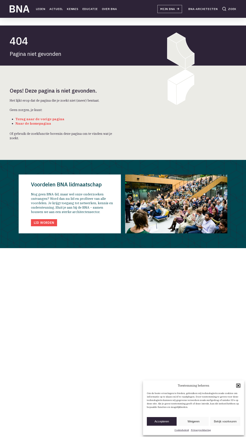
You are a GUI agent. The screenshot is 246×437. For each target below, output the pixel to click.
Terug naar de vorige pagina (39, 119)
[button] (238, 386)
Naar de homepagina (33, 123)
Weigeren (193, 421)
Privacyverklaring (201, 430)
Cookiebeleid (182, 430)
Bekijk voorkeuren (225, 421)
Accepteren (162, 421)
